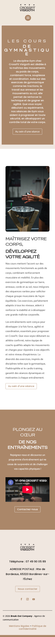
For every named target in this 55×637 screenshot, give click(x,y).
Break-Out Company (22, 616)
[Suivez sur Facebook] (21, 599)
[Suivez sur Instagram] (27, 599)
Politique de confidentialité (32, 627)
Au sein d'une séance (27, 131)
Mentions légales (19, 626)
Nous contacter (27, 589)
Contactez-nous (27, 509)
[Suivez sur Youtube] (33, 599)
